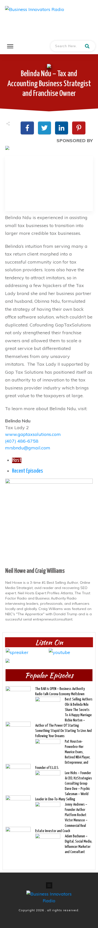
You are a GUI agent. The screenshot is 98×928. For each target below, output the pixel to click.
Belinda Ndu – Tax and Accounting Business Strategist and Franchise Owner (49, 83)
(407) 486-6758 (21, 441)
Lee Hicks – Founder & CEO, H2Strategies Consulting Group (78, 778)
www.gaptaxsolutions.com (33, 434)
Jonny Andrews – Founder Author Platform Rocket (76, 810)
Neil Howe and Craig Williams (35, 571)
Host (16, 460)
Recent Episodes (27, 471)
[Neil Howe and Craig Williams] (49, 522)
